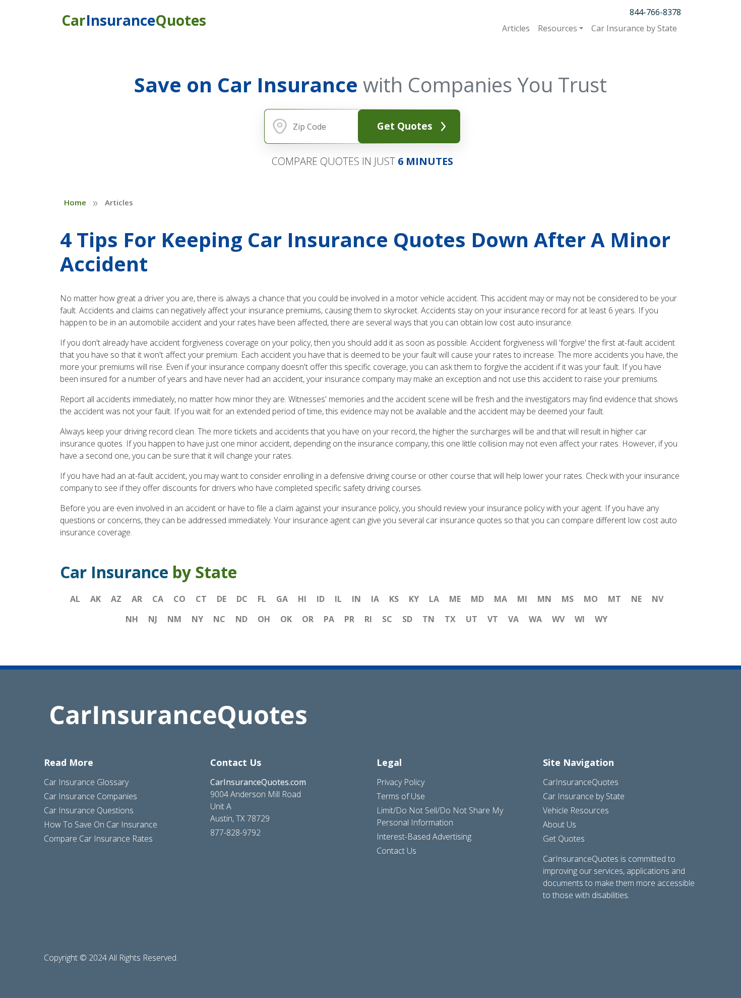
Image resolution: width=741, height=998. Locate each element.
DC (242, 598)
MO (591, 598)
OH (264, 619)
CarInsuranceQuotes (581, 782)
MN (544, 598)
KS (394, 598)
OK (286, 619)
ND (241, 619)
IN (356, 598)
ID (321, 598)
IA (375, 598)
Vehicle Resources (576, 810)
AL (75, 598)
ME (455, 598)
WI (580, 619)
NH (132, 619)
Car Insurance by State (584, 796)
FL (262, 598)
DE (221, 598)
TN (428, 619)
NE (636, 598)
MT (614, 598)
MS (568, 598)
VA (513, 619)
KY (414, 598)
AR (137, 598)
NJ (152, 619)
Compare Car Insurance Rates (98, 838)
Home (75, 202)
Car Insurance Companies (90, 796)
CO (179, 598)
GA (282, 598)
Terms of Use (401, 796)
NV (657, 598)
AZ (116, 598)
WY (601, 619)
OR (308, 619)
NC (219, 619)
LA (434, 598)
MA (500, 598)
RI (368, 619)
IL (338, 598)
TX (450, 619)
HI (302, 598)
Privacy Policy (400, 782)
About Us (559, 824)
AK (95, 598)
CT (201, 598)
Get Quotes (405, 126)
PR (349, 619)
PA (329, 619)
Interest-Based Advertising (424, 836)
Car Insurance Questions (89, 810)
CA (157, 598)
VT (492, 619)
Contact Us (396, 850)
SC (387, 619)
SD (407, 619)
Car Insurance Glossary (86, 782)
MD (477, 598)
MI (522, 598)
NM (174, 619)
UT (471, 619)
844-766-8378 (655, 12)
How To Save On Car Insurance (100, 824)
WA (535, 619)
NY (197, 619)
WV (558, 619)
